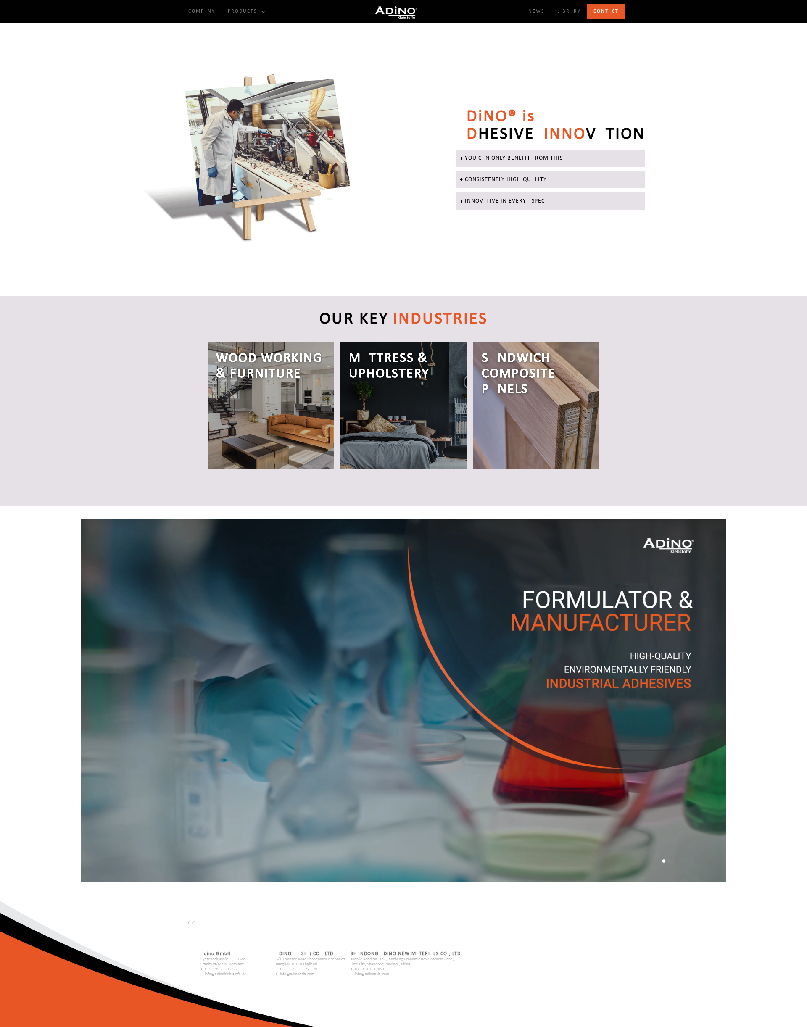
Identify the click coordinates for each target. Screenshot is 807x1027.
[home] (396, 11)
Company (201, 11)
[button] (246, 11)
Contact (606, 11)
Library (569, 11)
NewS (536, 11)
